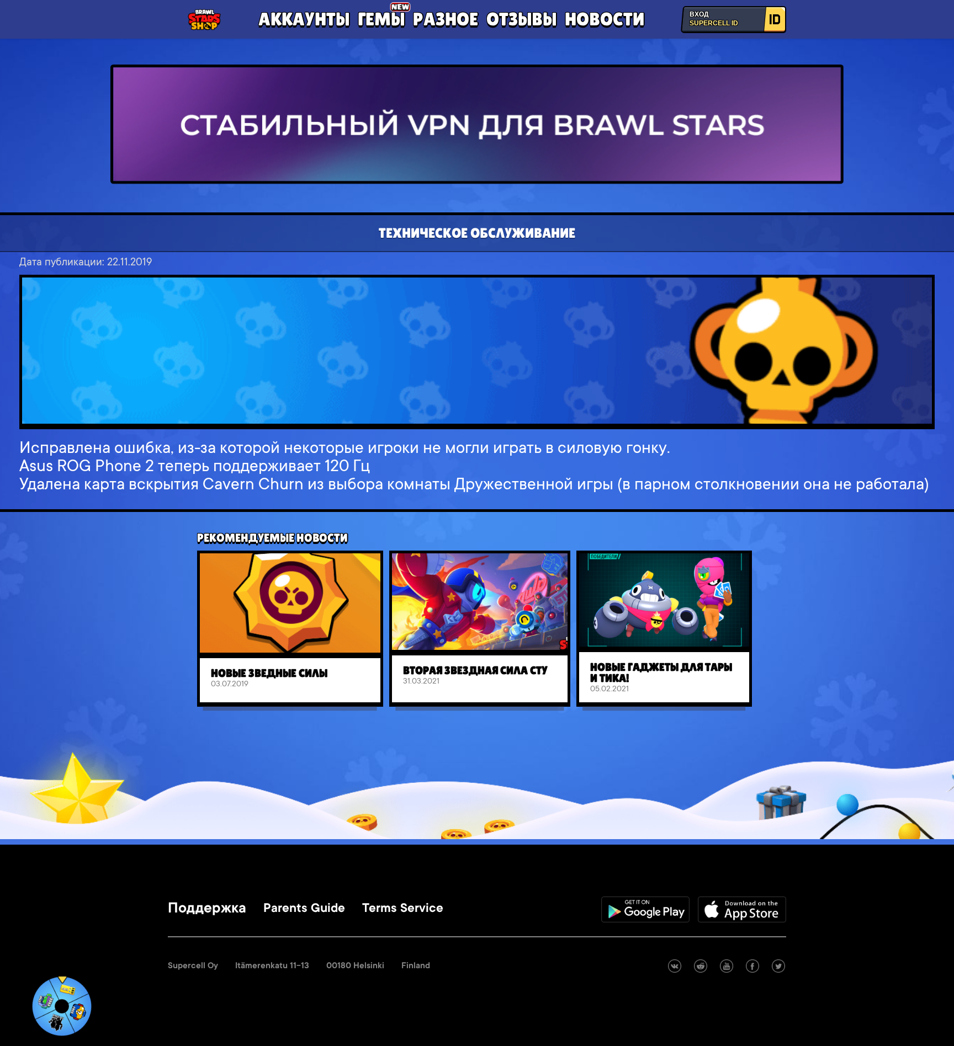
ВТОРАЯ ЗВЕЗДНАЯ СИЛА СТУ (475, 670)
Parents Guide (304, 909)
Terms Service (402, 909)
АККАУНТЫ (303, 18)
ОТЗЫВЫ (521, 18)
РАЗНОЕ (445, 18)
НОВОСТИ (604, 18)
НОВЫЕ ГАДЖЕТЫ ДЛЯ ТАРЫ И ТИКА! (661, 672)
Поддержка (207, 909)
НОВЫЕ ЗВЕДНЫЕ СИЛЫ (269, 673)
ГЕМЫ (381, 18)
